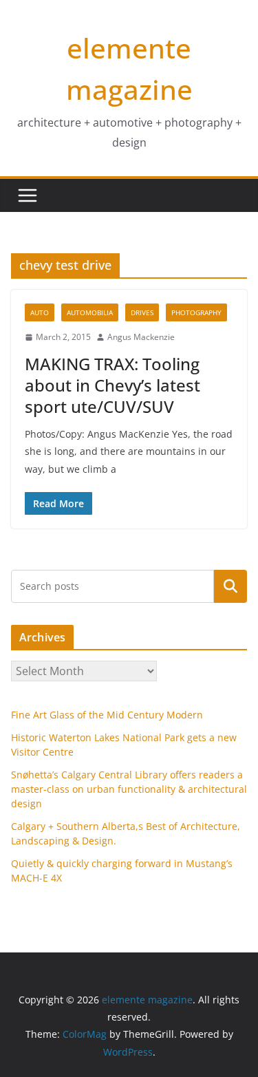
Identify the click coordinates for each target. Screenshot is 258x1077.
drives (142, 312)
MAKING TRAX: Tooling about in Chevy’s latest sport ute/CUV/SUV (112, 385)
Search (230, 586)
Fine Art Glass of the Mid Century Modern (107, 714)
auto (39, 312)
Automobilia (90, 312)
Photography (196, 312)
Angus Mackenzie (141, 337)
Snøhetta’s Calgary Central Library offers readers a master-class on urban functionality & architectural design (129, 789)
